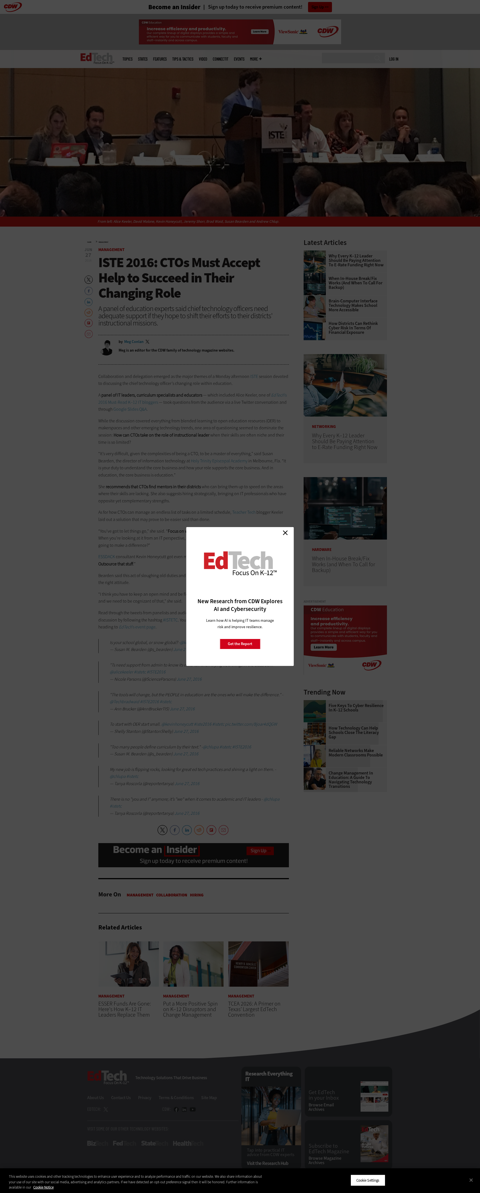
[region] (240, 1180)
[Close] (471, 1180)
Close (285, 532)
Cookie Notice (43, 1187)
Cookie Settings (367, 1180)
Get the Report (240, 643)
